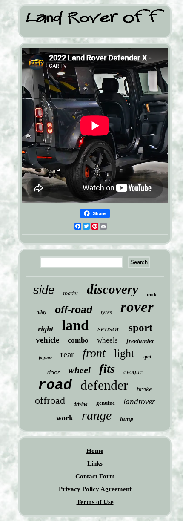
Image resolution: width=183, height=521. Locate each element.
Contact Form (95, 476)
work (64, 418)
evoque (133, 371)
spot (147, 357)
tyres (106, 312)
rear (67, 354)
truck (152, 294)
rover (137, 307)
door (53, 372)
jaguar (45, 357)
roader (70, 293)
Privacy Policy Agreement (95, 489)
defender (104, 385)
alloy (41, 312)
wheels (107, 340)
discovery (112, 289)
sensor (108, 328)
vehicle (47, 339)
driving (81, 403)
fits (107, 368)
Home (94, 450)
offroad (50, 400)
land (75, 325)
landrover (139, 401)
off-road (73, 309)
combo (78, 340)
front (94, 353)
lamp (127, 418)
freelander (140, 340)
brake (144, 389)
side (43, 290)
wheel (79, 370)
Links (95, 463)
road (55, 385)
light (124, 353)
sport (140, 327)
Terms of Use (95, 501)
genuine (105, 403)
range (97, 415)
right (45, 329)
